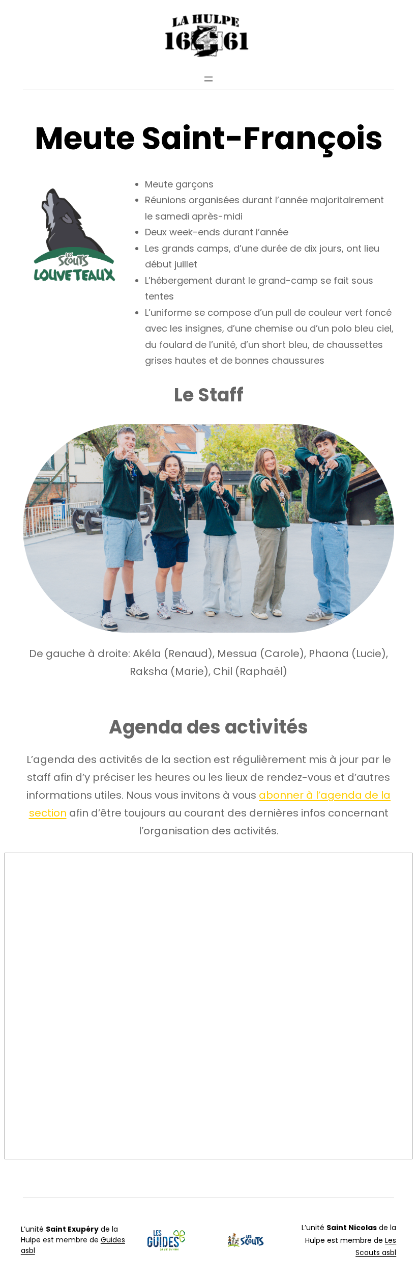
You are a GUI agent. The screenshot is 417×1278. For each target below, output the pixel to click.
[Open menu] (208, 79)
